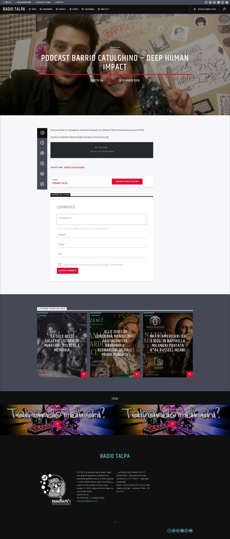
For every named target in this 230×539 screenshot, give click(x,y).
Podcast (8, 2)
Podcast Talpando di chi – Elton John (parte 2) (58, 415)
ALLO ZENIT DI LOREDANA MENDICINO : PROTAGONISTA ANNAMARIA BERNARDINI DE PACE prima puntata (115, 343)
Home (34, 9)
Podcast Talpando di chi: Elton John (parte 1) (173, 415)
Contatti (60, 2)
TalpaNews (89, 9)
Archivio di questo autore (127, 181)
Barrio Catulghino (74, 167)
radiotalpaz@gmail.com (87, 501)
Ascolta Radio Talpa (207, 9)
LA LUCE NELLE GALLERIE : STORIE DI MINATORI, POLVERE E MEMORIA (62, 343)
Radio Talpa (14, 9)
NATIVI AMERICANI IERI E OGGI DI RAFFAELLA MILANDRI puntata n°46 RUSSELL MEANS (168, 343)
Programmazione (24, 2)
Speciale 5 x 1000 (44, 2)
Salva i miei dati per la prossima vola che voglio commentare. (93, 264)
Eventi (75, 9)
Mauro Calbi (111, 80)
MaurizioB (43, 373)
